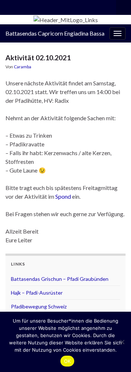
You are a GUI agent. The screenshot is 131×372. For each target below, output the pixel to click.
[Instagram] (8, 6)
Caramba (22, 66)
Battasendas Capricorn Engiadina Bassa (54, 33)
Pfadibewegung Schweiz (39, 306)
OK (67, 361)
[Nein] (122, 341)
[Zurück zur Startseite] (65, 19)
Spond (63, 196)
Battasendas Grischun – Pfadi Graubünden (59, 279)
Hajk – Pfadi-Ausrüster (37, 293)
